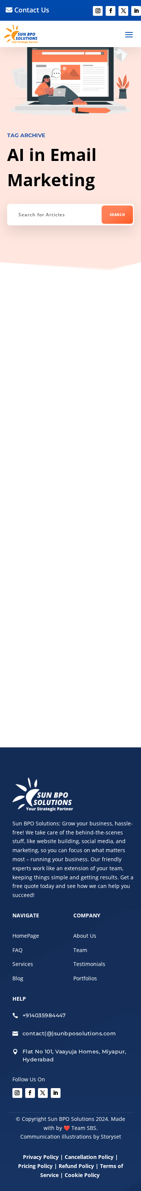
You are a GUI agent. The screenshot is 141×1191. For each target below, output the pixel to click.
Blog (17, 978)
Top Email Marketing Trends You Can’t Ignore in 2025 (64, 416)
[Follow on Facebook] (110, 11)
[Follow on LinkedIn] (136, 11)
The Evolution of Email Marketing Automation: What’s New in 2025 (69, 606)
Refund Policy (76, 1166)
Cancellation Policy (90, 1156)
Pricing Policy (35, 1166)
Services (22, 963)
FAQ (17, 950)
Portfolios (85, 978)
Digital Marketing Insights (54, 310)
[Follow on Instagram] (98, 11)
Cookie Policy (83, 1175)
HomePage (25, 935)
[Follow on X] (123, 11)
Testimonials (89, 963)
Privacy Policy (41, 1156)
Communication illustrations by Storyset (70, 1136)
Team (80, 950)
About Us (84, 935)
